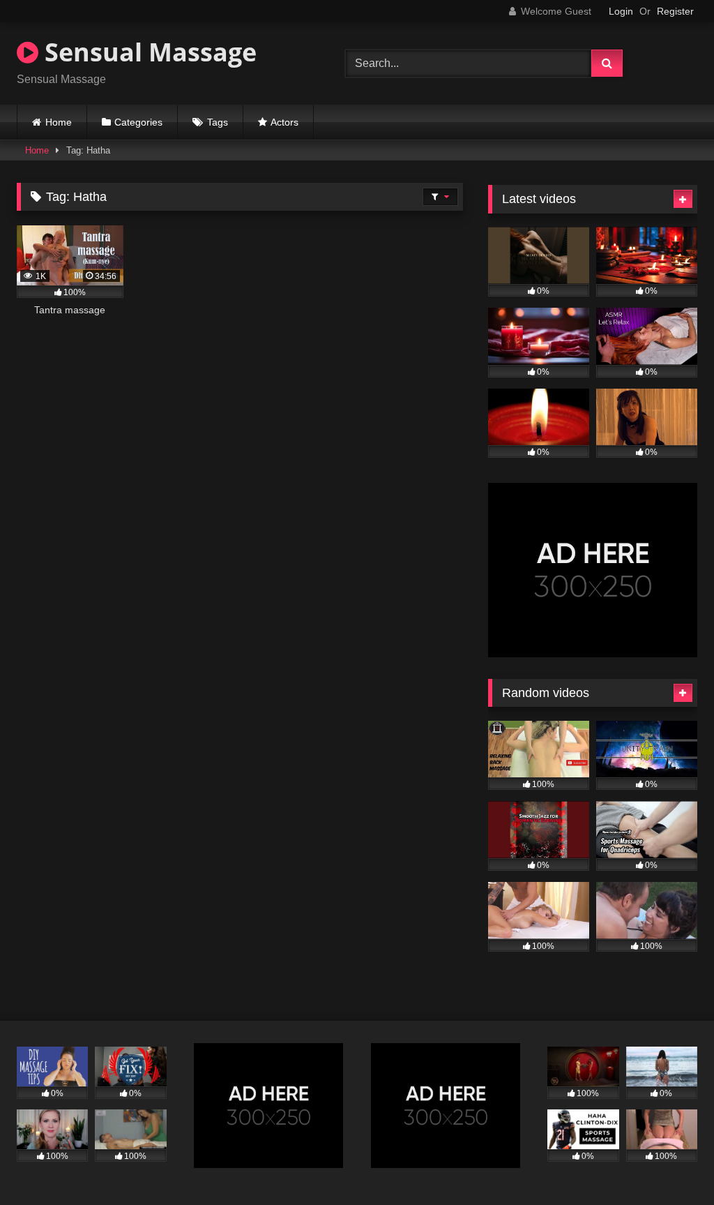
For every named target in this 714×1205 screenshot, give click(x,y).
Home (58, 122)
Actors (284, 122)
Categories (138, 122)
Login (621, 11)
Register (675, 11)
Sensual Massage (147, 52)
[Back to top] (670, 1163)
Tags (217, 122)
